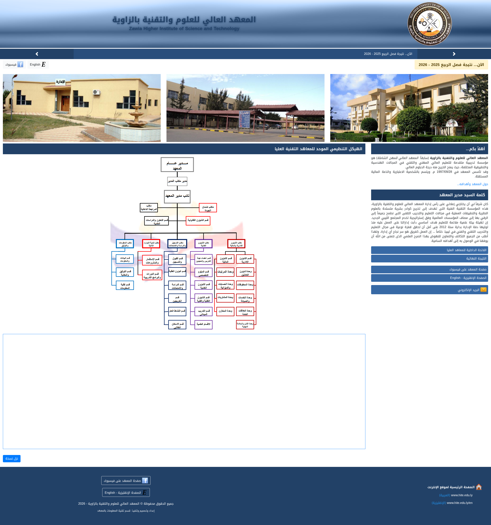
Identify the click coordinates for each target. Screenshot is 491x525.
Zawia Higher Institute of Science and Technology (184, 28)
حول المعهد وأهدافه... (472, 184)
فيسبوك (11, 65)
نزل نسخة (11, 459)
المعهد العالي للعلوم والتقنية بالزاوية (184, 19)
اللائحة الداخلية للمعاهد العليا (467, 250)
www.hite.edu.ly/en (460, 503)
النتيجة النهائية (476, 258)
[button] (454, 54)
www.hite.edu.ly (462, 495)
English (35, 65)
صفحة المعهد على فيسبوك (468, 269)
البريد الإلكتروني (469, 290)
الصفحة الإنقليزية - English (468, 278)
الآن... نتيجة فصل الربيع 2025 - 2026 (388, 54)
